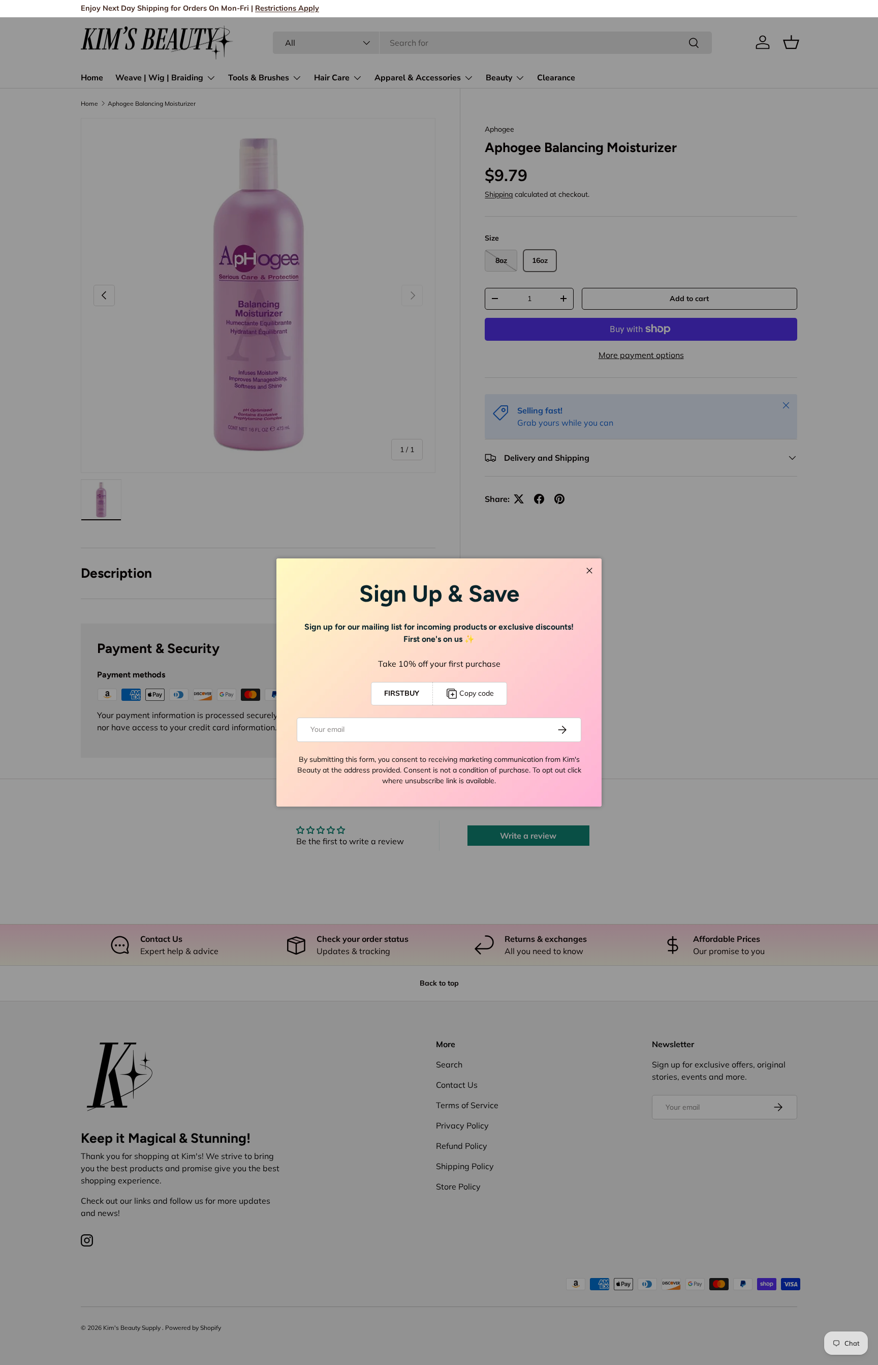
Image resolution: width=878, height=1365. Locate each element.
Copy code (476, 693)
